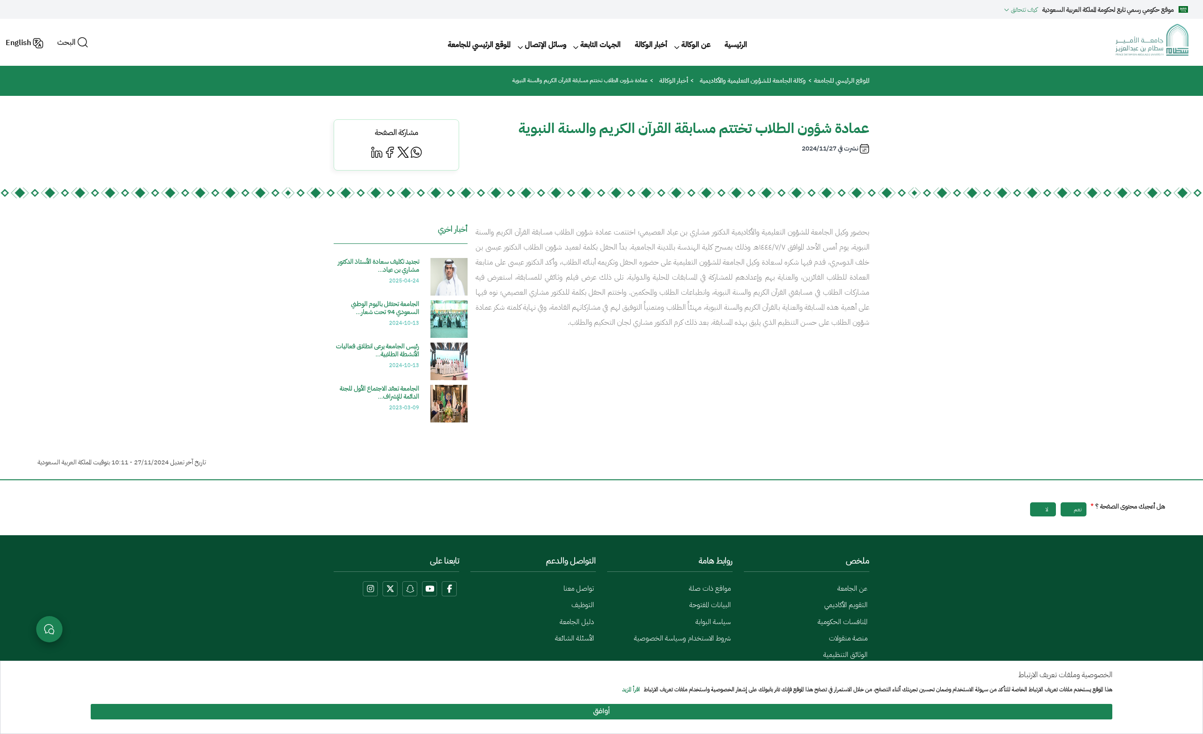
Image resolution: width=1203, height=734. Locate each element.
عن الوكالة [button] (696, 44)
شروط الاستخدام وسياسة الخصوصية (682, 638)
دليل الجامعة (577, 622)
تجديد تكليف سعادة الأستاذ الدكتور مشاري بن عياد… (378, 265)
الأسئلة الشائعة (574, 638)
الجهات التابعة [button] (600, 44)
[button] (1021, 9)
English (18, 42)
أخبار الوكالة (651, 44)
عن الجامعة (852, 588)
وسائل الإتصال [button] (545, 44)
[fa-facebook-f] (449, 588)
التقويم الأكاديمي (845, 605)
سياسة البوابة (713, 622)
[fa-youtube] (429, 588)
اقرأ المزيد (631, 690)
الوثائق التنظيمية (845, 654)
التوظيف (582, 605)
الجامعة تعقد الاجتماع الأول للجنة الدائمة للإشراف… (379, 392)
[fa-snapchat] (409, 588)
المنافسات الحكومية (842, 622)
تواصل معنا (578, 588)
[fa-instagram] (370, 588)
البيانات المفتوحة (710, 605)
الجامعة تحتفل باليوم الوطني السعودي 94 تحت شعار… (385, 308)
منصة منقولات (848, 638)
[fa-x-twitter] (390, 588)
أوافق (601, 712)
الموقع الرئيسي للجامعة (479, 44)
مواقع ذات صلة (710, 588)
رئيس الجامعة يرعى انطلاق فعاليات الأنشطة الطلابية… (377, 350)
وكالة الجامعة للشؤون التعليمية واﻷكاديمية (753, 81)
